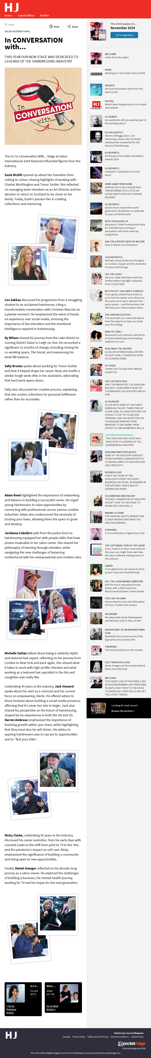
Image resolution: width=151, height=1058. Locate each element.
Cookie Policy (137, 1036)
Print (56, 26)
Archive (44, 15)
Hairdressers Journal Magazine (129, 1033)
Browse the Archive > (122, 711)
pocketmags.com (133, 1048)
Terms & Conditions (120, 1036)
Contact (66, 1036)
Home (8, 15)
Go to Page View (124, 35)
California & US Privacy (97, 1036)
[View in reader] (96, 39)
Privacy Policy (78, 1036)
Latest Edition (26, 15)
